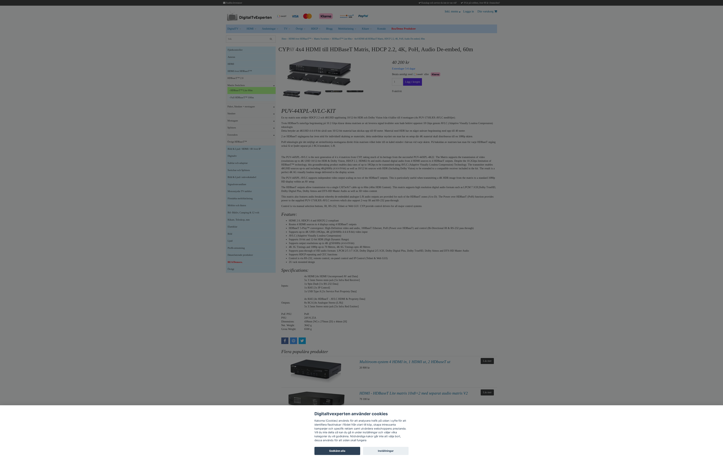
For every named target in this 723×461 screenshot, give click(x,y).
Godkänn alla (337, 450)
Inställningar (386, 450)
